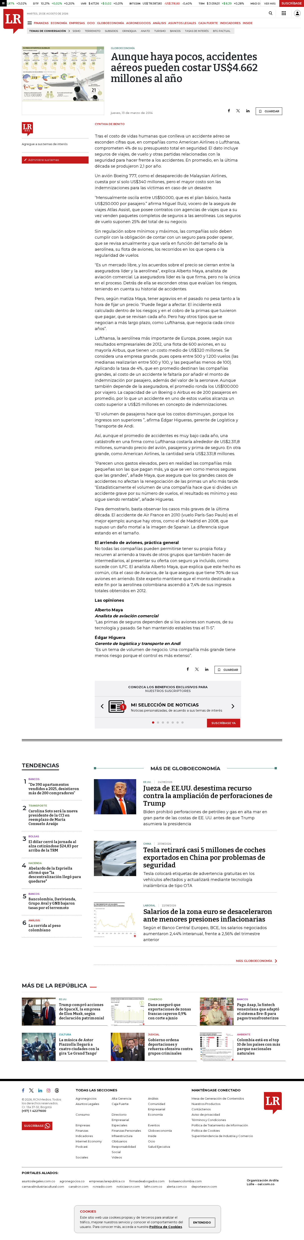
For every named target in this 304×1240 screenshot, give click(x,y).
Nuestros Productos (206, 1104)
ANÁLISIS (159, 23)
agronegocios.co (72, 1181)
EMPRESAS (77, 23)
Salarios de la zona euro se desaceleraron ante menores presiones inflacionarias (207, 915)
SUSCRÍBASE (292, 3)
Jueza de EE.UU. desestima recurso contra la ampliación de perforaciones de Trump (207, 795)
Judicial (153, 1034)
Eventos (154, 1125)
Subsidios (111, 31)
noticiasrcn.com (128, 1186)
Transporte (37, 805)
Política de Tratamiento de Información (220, 1125)
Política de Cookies (165, 1227)
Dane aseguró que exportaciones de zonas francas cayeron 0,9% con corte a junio (169, 1011)
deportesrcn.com (204, 1186)
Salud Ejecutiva (159, 1146)
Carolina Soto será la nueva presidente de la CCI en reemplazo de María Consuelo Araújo (53, 817)
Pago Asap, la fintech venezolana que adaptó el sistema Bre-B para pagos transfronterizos (258, 1011)
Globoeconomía (160, 1130)
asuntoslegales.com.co (38, 1181)
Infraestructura (122, 1136)
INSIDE (248, 23)
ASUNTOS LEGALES (182, 23)
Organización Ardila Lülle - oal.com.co (263, 1182)
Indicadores (84, 1136)
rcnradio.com (102, 1186)
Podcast (82, 1146)
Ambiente (243, 1034)
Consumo (83, 1114)
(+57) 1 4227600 (34, 1111)
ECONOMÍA (59, 23)
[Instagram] (50, 1091)
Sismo (76, 31)
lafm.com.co (153, 1186)
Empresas (83, 1125)
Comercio (155, 999)
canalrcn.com (78, 1186)
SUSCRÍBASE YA (223, 723)
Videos (117, 1157)
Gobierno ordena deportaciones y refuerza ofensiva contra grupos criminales (170, 1046)
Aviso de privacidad (206, 1114)
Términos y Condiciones (209, 1120)
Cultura (65, 1034)
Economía (155, 1114)
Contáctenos (201, 1109)
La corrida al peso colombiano (44, 928)
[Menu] (30, 23)
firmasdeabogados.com (146, 1181)
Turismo (160, 31)
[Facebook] (229, 111)
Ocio (151, 1141)
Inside (152, 1136)
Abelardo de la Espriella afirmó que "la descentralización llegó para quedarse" (54, 874)
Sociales (82, 1157)
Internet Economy (89, 1141)
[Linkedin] (247, 111)
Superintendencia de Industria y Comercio (222, 1136)
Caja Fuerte (120, 1104)
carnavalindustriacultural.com (43, 1186)
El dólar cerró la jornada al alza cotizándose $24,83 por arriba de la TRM (53, 846)
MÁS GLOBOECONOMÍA (254, 961)
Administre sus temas (43, 160)
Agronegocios (86, 1098)
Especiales (119, 1125)
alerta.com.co (177, 1186)
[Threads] (59, 1091)
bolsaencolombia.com (185, 1181)
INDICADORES (230, 23)
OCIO (91, 23)
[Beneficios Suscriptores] (283, 13)
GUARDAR (271, 111)
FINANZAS (41, 23)
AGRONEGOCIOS (138, 23)
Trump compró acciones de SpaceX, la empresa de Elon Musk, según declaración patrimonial (81, 1011)
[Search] (271, 13)
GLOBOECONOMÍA (110, 23)
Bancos (175, 31)
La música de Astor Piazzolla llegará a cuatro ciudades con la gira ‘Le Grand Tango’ (79, 1046)
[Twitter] (238, 111)
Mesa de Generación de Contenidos (218, 1098)
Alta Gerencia (121, 1098)
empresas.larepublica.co (107, 1181)
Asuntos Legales (87, 1104)
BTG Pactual (221, 31)
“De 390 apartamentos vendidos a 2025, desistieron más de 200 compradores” (53, 788)
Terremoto (92, 31)
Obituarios (119, 1141)
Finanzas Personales (126, 1130)
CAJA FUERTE (208, 23)
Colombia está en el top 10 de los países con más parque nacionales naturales (258, 1046)
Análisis (34, 920)
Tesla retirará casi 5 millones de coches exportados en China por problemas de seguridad (204, 857)
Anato (145, 31)
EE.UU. (63, 999)
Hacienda (35, 863)
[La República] (13, 21)
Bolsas (33, 836)
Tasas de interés (197, 31)
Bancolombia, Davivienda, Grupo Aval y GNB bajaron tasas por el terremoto (52, 903)
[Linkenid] (42, 1091)
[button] (101, 706)
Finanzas (82, 1130)
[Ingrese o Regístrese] (297, 13)
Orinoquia (129, 31)
